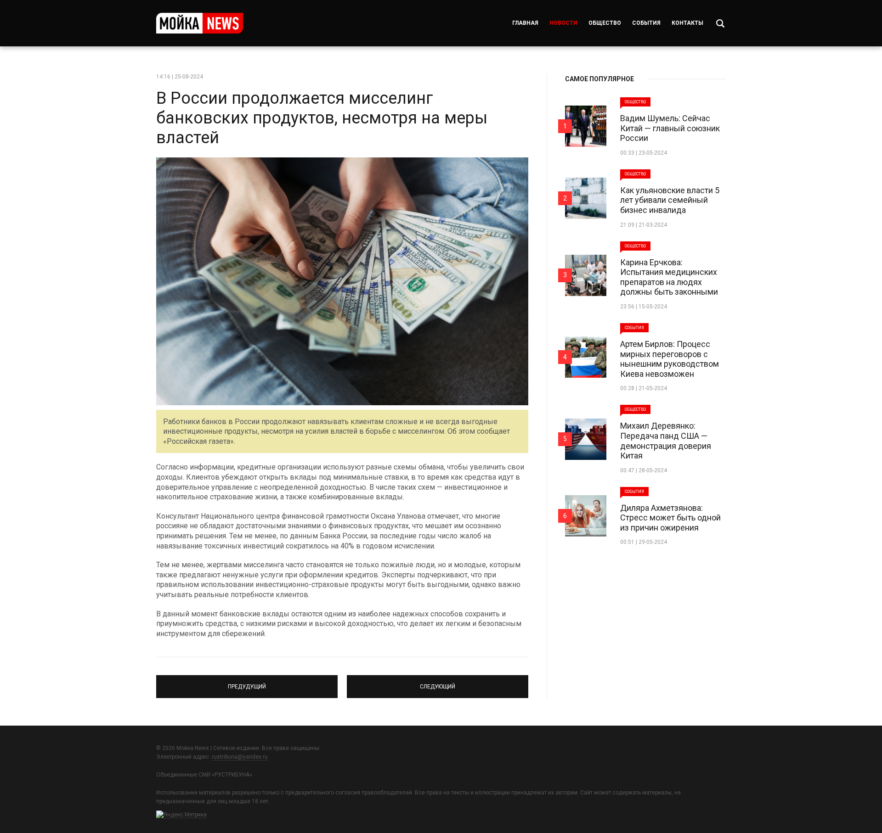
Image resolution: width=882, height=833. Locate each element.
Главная (525, 23)
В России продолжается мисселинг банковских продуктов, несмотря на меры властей (321, 118)
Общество (604, 23)
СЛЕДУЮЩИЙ (438, 682)
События (646, 23)
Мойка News (199, 23)
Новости (563, 23)
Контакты (687, 23)
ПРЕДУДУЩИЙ (247, 682)
